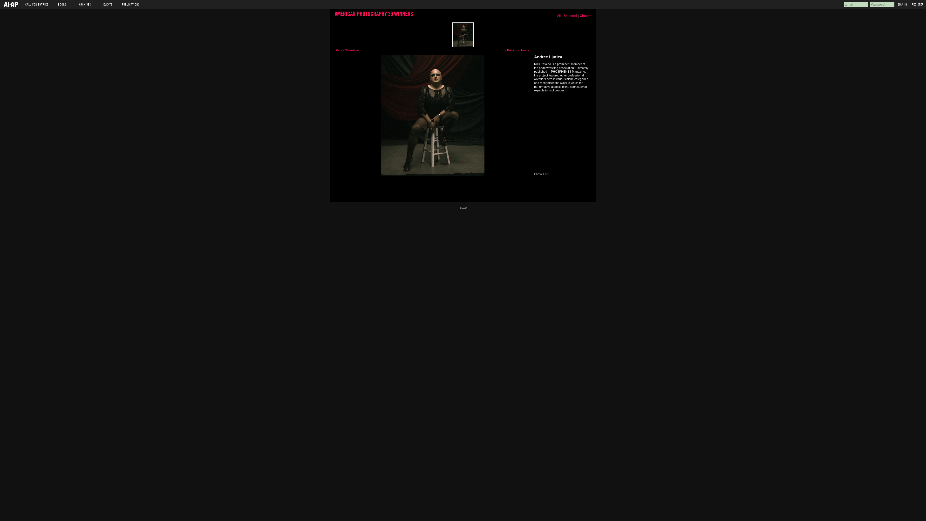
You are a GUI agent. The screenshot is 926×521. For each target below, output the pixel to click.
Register (918, 4)
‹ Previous (512, 50)
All (559, 16)
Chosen (586, 16)
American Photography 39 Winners (374, 13)
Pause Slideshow (347, 50)
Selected (571, 16)
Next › (525, 50)
